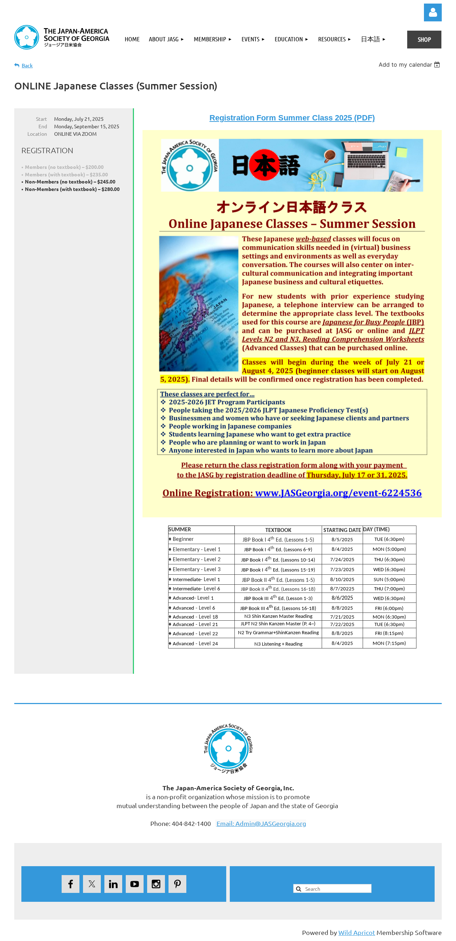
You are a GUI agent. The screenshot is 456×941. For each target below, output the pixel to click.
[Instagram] (156, 884)
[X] (92, 884)
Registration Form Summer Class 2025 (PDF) (292, 117)
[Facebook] (70, 884)
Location (37, 133)
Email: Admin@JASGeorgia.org (261, 823)
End (42, 126)
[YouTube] (135, 884)
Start (41, 118)
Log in (433, 12)
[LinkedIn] (113, 884)
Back (27, 65)
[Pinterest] (177, 884)
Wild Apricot (356, 932)
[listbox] (410, 64)
